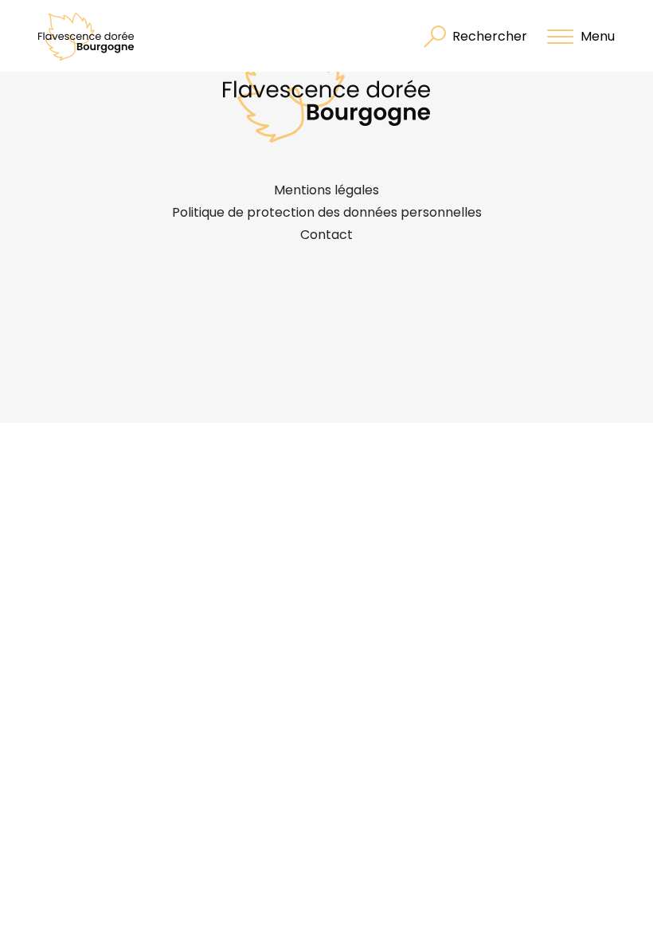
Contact (326, 234)
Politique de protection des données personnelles (327, 212)
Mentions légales (326, 190)
